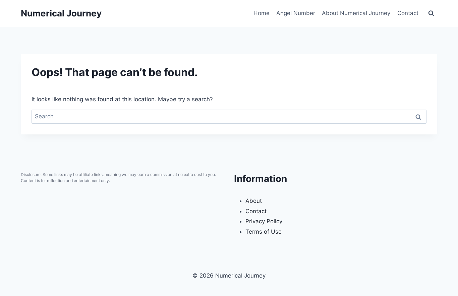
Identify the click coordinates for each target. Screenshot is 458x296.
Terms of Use (263, 231)
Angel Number (295, 13)
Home (261, 13)
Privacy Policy (263, 221)
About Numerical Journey (356, 13)
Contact (407, 13)
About (253, 200)
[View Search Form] (431, 13)
